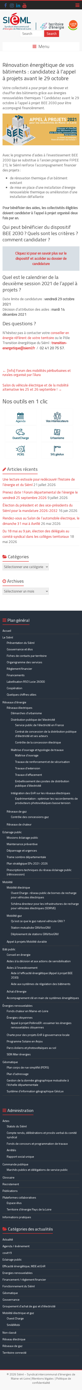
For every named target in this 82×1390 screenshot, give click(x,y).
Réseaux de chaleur (19, 824)
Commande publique (15, 1164)
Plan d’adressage (18, 1074)
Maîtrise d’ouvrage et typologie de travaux (37, 750)
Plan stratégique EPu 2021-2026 (27, 863)
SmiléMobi (13, 1325)
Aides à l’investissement (22, 967)
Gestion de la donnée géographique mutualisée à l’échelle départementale (38, 1082)
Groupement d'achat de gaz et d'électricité (29, 1306)
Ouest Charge (15, 1318)
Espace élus (14, 1203)
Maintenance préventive (22, 844)
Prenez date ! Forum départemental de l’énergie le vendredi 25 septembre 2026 (40, 495)
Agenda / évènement (16, 1246)
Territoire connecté (14, 1352)
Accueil (7, 630)
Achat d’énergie (16, 991)
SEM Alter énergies (19, 1054)
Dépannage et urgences (22, 850)
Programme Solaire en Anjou (25, 1041)
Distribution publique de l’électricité (33, 719)
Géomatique (10, 1062)
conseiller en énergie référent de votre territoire (36, 335)
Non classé (9, 1332)
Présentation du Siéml (20, 643)
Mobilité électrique (18, 887)
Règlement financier (19, 668)
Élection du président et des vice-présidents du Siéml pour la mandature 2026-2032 (38, 508)
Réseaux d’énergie (14, 702)
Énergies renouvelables (18, 1005)
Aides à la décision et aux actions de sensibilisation (39, 961)
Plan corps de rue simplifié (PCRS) (28, 1067)
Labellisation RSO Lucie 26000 (26, 681)
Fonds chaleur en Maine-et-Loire (27, 1011)
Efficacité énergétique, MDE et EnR (24, 1266)
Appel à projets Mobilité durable (27, 941)
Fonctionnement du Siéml (19, 1286)
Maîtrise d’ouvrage (26, 755)
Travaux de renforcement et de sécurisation (42, 762)
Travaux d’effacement (28, 774)
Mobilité (8, 882)
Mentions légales (43, 1378)
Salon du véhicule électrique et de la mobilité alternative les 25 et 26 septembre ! (36, 387)
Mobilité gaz (14, 915)
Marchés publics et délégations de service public (37, 1169)
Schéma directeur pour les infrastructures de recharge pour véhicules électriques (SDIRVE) (45, 905)
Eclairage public (12, 832)
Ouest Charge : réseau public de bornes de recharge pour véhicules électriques (44, 895)
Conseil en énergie (18, 954)
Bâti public (9, 949)
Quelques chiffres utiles (21, 694)
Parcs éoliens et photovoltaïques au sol (31, 1048)
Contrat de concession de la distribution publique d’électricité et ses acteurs (46, 733)
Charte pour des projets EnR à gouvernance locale (38, 1035)
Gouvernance (11, 1299)
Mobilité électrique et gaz (18, 1313)
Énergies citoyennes (20, 1017)
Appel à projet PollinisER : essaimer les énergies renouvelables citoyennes (41, 1025)
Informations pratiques (17, 1217)
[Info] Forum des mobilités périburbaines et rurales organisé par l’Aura (37, 372)
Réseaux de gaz (17, 811)
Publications (10, 1191)
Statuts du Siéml (17, 1126)
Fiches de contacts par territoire (27, 655)
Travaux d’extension (27, 768)
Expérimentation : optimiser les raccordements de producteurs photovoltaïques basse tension (46, 800)
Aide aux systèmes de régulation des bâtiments (40, 984)
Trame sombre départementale (26, 857)
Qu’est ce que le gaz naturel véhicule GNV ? (38, 921)
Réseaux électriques (19, 707)
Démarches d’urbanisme (26, 713)
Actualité (8, 1239)
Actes (6, 1121)
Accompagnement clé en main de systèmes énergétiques (43, 998)
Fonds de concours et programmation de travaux (37, 1143)
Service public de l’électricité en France (39, 725)
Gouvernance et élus (20, 649)
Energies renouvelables (18, 1273)
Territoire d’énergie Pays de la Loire (29, 1209)
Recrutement (11, 1184)
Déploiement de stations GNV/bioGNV (35, 934)
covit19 (7, 1253)
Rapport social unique (20, 1156)
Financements (16, 675)
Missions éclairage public (22, 837)
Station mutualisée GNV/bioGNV (31, 927)
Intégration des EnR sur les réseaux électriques (40, 793)
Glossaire (9, 1177)
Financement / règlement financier (24, 1279)
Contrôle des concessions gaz (30, 817)
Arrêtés (11, 1150)
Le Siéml (8, 637)
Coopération (14, 688)
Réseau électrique (14, 1339)
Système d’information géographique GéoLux (35, 1091)
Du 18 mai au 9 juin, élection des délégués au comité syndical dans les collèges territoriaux (36, 533)
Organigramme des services (24, 662)
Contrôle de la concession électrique (38, 742)
